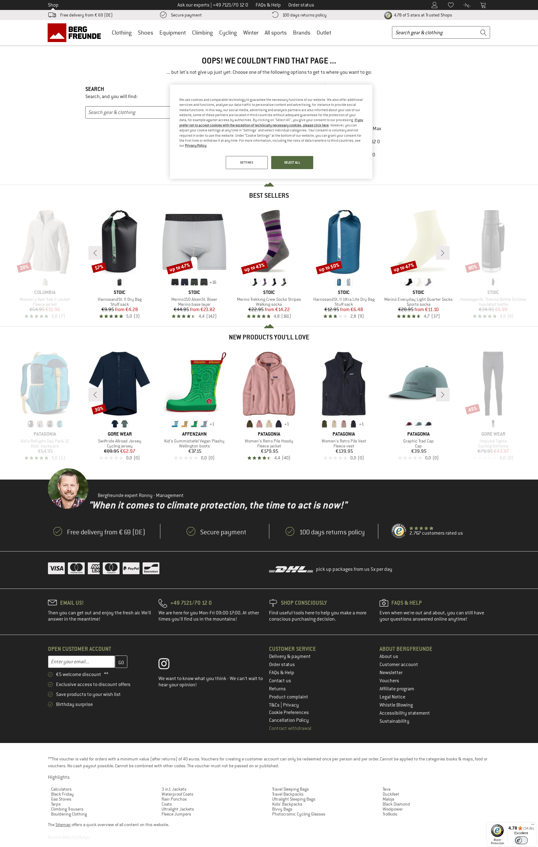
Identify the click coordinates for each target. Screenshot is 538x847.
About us (389, 656)
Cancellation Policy (289, 720)
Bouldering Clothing (69, 814)
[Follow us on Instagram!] (168, 665)
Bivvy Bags (282, 809)
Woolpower (393, 809)
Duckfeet (391, 794)
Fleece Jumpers (176, 814)
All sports (276, 32)
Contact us (280, 681)
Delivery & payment (290, 656)
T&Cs (275, 705)
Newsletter (391, 673)
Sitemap (63, 824)
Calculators (61, 789)
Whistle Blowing (396, 705)
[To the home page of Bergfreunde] (76, 32)
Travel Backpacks (288, 794)
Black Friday (62, 794)
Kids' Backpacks (287, 804)
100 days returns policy (304, 15)
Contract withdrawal (290, 728)
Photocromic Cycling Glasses (298, 814)
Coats (167, 804)
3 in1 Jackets (174, 789)
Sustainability (394, 721)
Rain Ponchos (174, 799)
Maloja (388, 799)
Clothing (122, 32)
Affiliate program (397, 689)
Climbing (202, 32)
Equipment (172, 32)
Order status (282, 664)
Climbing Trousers (67, 809)
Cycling (228, 32)
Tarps (56, 804)
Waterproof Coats (177, 794)
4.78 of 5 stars (422, 15)
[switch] (521, 840)
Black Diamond (396, 804)
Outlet (324, 32)
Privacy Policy (195, 145)
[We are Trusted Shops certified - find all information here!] (399, 531)
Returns (277, 689)
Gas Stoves (61, 799)
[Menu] (532, 826)
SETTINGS (246, 162)
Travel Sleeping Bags (290, 789)
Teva (386, 789)
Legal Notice (392, 697)
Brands (301, 32)
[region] (271, 132)
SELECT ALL (292, 162)
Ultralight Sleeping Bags (293, 799)
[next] (443, 253)
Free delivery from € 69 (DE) (86, 15)
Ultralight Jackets (178, 809)
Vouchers (389, 681)
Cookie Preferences (289, 712)
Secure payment (186, 15)
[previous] (95, 253)
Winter (250, 32)
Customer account (399, 664)
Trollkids (390, 814)
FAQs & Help (281, 673)
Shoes (145, 32)
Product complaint (288, 697)
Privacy (291, 705)
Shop (53, 5)
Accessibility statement (405, 713)
